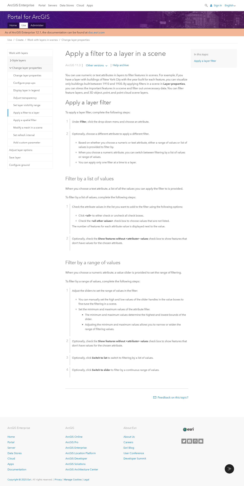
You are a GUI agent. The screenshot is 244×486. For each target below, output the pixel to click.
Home (13, 25)
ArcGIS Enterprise (20, 5)
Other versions (95, 65)
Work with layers (18, 53)
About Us (129, 436)
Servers (52, 5)
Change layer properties (76, 39)
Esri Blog (128, 447)
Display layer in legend (26, 90)
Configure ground (19, 164)
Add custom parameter (26, 142)
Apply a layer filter (205, 60)
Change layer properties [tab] (27, 67)
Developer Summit (134, 458)
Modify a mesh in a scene (27, 127)
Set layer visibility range (26, 105)
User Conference (133, 453)
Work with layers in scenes (42, 39)
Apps (90, 5)
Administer (37, 25)
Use (23, 25)
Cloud (80, 5)
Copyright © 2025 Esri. (19, 479)
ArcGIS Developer (76, 458)
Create (20, 39)
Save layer (15, 157)
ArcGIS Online (73, 436)
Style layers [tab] (19, 60)
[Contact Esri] (200, 441)
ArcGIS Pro (71, 442)
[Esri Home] (188, 429)
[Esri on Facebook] (189, 441)
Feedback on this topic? (173, 397)
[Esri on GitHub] (195, 441)
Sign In (218, 5)
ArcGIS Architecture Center (81, 469)
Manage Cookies (73, 479)
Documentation (16, 469)
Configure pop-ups (24, 82)
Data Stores (67, 5)
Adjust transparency (25, 97)
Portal (42, 5)
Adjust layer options (20, 150)
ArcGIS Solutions (75, 464)
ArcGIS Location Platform (80, 453)
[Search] (206, 5)
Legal (86, 479)
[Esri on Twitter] (183, 441)
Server (11, 447)
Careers (128, 442)
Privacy (58, 479)
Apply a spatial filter (24, 120)
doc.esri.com (96, 32)
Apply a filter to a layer (26, 112)
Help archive (120, 65)
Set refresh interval (24, 135)
